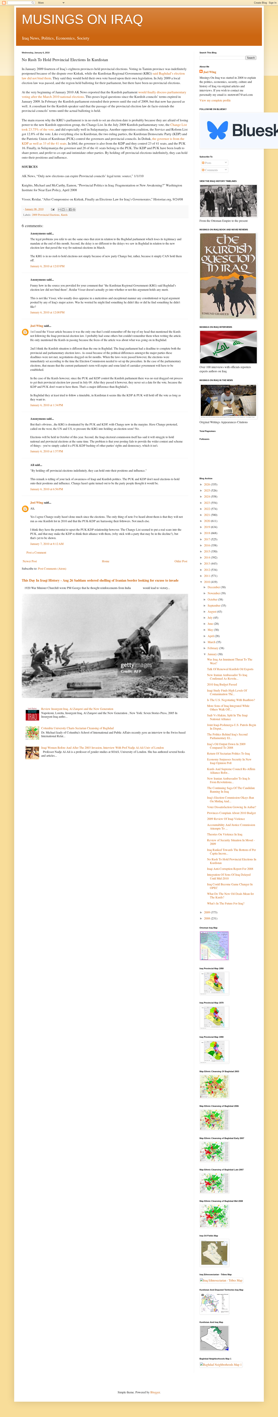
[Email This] (59, 209)
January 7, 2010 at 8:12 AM (47, 544)
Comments (211, 170)
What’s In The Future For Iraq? (225, 903)
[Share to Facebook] (70, 209)
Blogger (155, 1392)
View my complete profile (215, 100)
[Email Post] (52, 209)
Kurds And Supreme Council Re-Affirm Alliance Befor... (231, 770)
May (211, 630)
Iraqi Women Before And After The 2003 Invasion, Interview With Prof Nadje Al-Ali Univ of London (102, 747)
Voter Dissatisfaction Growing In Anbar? (231, 807)
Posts (207, 163)
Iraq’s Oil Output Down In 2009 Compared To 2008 (226, 745)
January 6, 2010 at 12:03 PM (47, 266)
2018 (207, 533)
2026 (207, 484)
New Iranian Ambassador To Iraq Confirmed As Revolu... (227, 676)
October (213, 599)
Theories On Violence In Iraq (224, 834)
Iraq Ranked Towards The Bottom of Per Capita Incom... (231, 851)
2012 (207, 570)
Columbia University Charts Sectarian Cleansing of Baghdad (77, 728)
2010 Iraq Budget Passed (222, 684)
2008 (207, 918)
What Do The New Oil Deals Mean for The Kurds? (230, 895)
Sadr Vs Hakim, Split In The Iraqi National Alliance (227, 717)
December (214, 587)
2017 (207, 539)
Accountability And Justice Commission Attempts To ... (231, 826)
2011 (207, 576)
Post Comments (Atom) (52, 568)
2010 (207, 582)
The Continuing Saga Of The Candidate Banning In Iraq (231, 789)
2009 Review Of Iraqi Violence (226, 819)
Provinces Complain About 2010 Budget (231, 813)
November (214, 593)
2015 (207, 551)
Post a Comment (36, 552)
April (211, 636)
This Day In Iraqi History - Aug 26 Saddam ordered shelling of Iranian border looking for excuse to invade (100, 580)
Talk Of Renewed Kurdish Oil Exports (230, 669)
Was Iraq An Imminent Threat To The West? (229, 661)
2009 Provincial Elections (46, 215)
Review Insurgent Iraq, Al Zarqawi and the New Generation (77, 709)
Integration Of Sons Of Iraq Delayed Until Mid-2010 (229, 876)
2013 (207, 563)
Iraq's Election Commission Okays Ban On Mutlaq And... (230, 799)
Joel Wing (36, 325)
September (214, 605)
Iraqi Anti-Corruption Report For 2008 (230, 869)
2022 (207, 509)
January (213, 654)
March (212, 642)
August (212, 611)
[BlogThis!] (63, 209)
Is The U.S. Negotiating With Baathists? (231, 700)
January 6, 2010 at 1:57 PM (46, 451)
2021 (207, 515)
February (213, 648)
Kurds (64, 215)
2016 (207, 545)
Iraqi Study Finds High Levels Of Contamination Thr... (227, 692)
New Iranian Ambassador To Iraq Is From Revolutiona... (228, 780)
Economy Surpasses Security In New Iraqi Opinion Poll (229, 761)
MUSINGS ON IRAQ (82, 19)
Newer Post (30, 561)
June (211, 624)
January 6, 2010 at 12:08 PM (47, 312)
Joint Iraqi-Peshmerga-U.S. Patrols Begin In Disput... (231, 726)
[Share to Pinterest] (74, 209)
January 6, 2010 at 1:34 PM (46, 405)
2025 (207, 490)
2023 (207, 503)
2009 (207, 912)
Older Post (181, 561)
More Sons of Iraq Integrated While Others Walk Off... (228, 707)
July (210, 617)
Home (105, 561)
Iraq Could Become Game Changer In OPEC (230, 886)
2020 (207, 521)
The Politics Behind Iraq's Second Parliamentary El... (227, 736)
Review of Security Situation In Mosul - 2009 (231, 842)
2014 (207, 557)
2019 (207, 527)
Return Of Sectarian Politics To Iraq (228, 753)
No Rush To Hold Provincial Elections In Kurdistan (231, 861)
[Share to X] (67, 209)
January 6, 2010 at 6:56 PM (46, 489)
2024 (207, 496)
